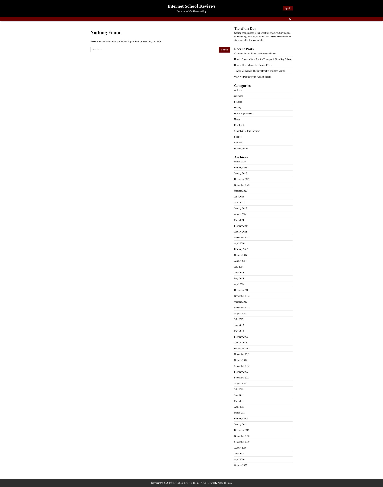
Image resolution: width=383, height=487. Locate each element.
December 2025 (241, 179)
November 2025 (242, 185)
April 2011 (239, 407)
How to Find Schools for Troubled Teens (253, 65)
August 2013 (240, 313)
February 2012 (241, 372)
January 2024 (240, 231)
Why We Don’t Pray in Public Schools (252, 76)
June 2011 (239, 395)
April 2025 (239, 202)
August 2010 (240, 447)
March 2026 (240, 161)
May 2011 (239, 401)
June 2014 (239, 272)
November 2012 (242, 354)
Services (238, 142)
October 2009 (240, 465)
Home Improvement (243, 113)
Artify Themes (224, 483)
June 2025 (239, 196)
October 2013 (240, 301)
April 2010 (239, 459)
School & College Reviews (247, 131)
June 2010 (239, 453)
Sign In (287, 8)
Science (237, 136)
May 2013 (239, 331)
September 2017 (242, 237)
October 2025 (240, 191)
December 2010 (241, 430)
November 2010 (242, 436)
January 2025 (240, 208)
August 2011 (240, 383)
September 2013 (242, 307)
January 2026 (240, 173)
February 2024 (241, 226)
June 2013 (239, 325)
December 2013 (241, 290)
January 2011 (240, 424)
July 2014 (238, 266)
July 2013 (238, 319)
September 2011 (241, 377)
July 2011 (238, 389)
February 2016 (241, 249)
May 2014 (239, 278)
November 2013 (242, 296)
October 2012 (240, 360)
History (237, 107)
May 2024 (239, 220)
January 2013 (240, 342)
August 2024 (240, 214)
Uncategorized (241, 148)
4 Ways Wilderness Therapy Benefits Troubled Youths (259, 71)
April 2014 (239, 284)
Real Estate (239, 125)
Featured (238, 101)
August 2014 (240, 261)
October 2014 (240, 255)
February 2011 (241, 418)
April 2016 (239, 243)
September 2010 (242, 442)
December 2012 (241, 348)
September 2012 (242, 366)
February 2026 (241, 167)
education (238, 96)
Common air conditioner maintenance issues (255, 53)
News (237, 119)
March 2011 (240, 412)
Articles (237, 90)
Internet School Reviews (191, 6)
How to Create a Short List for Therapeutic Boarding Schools (263, 59)
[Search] (290, 19)
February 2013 (241, 336)
